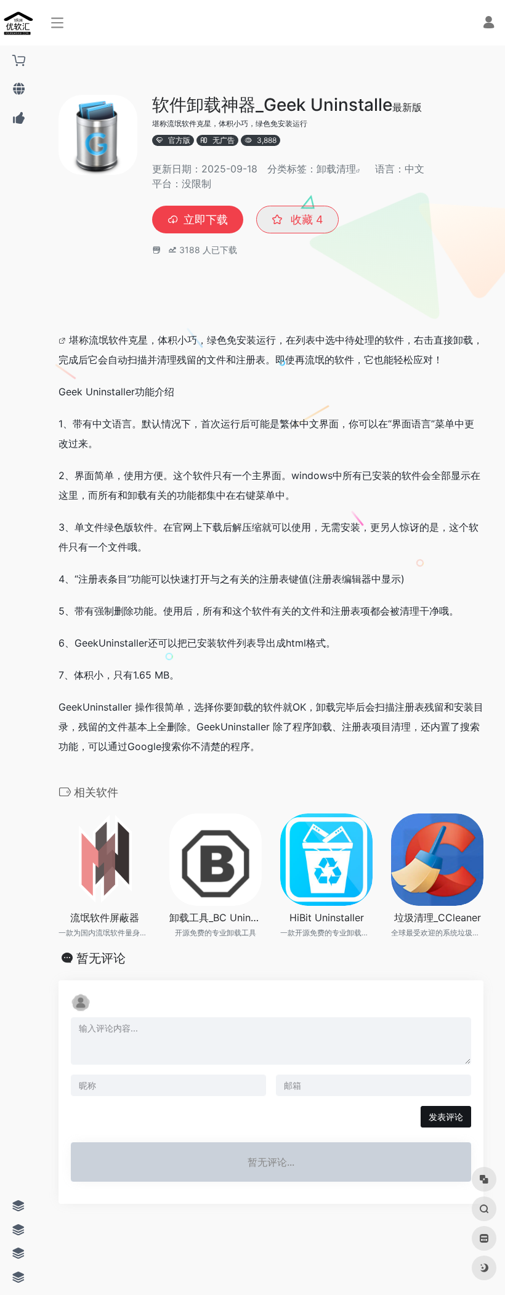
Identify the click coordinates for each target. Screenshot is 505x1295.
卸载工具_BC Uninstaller (215, 917)
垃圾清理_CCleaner (437, 917)
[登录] (488, 23)
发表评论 (446, 1116)
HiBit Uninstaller (326, 917)
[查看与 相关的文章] (64, 340)
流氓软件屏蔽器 (104, 917)
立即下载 (206, 219)
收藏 (305, 219)
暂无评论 (101, 958)
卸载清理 (336, 169)
